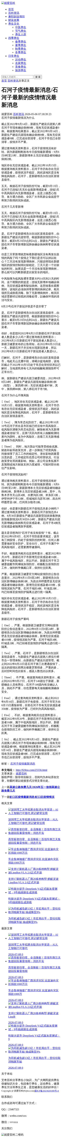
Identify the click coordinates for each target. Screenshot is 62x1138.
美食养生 (20, 66)
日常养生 (13, 55)
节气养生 (20, 30)
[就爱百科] (8, 3)
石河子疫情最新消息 (22, 763)
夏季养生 (20, 45)
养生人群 (20, 34)
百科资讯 (13, 12)
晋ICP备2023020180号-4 (47, 1091)
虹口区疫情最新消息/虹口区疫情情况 (32, 796)
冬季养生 (20, 52)
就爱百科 (21, 773)
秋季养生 (20, 48)
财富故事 (13, 20)
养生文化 (13, 23)
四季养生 (13, 38)
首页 (11, 9)
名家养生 (20, 63)
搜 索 (37, 77)
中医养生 (20, 27)
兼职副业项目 (16, 16)
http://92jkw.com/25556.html (31, 770)
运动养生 (20, 59)
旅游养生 (20, 70)
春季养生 (20, 41)
